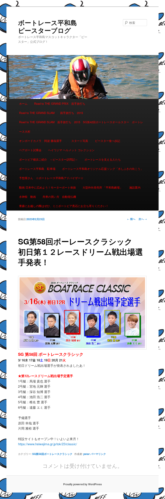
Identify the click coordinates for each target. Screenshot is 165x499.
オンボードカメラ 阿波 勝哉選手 (42, 141)
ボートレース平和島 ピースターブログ (50, 26)
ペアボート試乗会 (30, 150)
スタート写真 (79, 141)
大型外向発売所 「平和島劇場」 (102, 187)
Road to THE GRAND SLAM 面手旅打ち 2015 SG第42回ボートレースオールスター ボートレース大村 (81, 126)
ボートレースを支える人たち (102, 159)
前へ (131, 219)
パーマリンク (98, 454)
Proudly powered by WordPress (82, 484)
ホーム (23, 103)
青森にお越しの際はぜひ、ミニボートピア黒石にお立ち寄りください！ (63, 206)
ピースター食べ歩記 (107, 141)
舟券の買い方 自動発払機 (59, 197)
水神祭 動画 (27, 197)
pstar (86, 454)
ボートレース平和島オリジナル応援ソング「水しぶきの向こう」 (102, 169)
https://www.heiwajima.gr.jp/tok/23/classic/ (47, 444)
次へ (143, 219)
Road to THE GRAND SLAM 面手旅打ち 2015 (51, 113)
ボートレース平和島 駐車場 (37, 169)
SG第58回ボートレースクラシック (52, 454)
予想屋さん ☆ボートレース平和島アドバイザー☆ (51, 178)
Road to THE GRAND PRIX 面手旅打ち (59, 103)
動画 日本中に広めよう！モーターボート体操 (47, 187)
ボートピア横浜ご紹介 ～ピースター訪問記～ (48, 159)
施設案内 (135, 187)
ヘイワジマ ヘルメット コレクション (71, 150)
